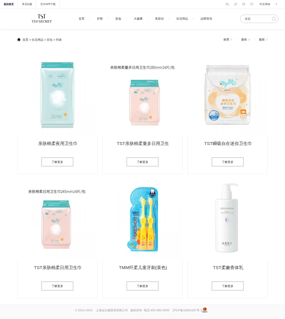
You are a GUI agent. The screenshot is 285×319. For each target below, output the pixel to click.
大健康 (138, 18)
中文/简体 (265, 4)
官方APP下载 (47, 4)
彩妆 (118, 18)
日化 (50, 39)
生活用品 (182, 18)
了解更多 (57, 162)
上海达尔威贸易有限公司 (112, 310)
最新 (262, 39)
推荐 (226, 39)
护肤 (100, 18)
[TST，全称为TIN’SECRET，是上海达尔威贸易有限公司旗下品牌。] (41, 23)
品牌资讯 (206, 18)
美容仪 (159, 18)
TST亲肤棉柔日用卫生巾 (58, 267)
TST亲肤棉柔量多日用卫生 (143, 143)
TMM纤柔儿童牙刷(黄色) (143, 267)
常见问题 (27, 4)
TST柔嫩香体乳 (228, 267)
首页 (81, 18)
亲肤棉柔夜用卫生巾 (58, 143)
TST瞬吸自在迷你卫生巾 (228, 143)
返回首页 (9, 4)
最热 (244, 39)
